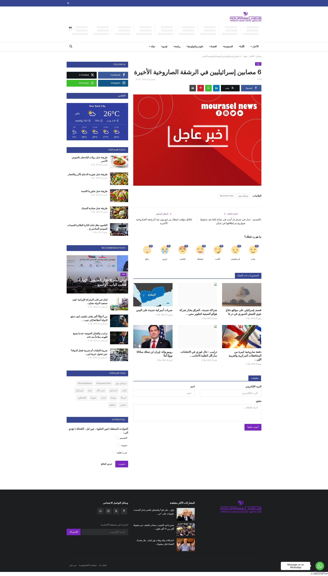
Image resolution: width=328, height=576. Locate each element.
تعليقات (254, 378)
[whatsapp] (100, 511)
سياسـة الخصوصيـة (88, 565)
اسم (192, 387)
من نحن (72, 565)
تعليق (258, 401)
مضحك (200, 259)
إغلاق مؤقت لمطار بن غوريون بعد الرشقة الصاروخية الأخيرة (164, 221)
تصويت (121, 464)
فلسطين (82, 398)
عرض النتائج (106, 464)
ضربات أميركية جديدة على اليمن (154, 310)
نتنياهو (112, 405)
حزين (164, 259)
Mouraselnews (85, 383)
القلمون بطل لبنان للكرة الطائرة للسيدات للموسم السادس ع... (87, 227)
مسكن (258, 56)
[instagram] (108, 511)
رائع (147, 259)
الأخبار (251, 56)
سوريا (93, 398)
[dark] (68, 3)
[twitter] (116, 511)
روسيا (113, 398)
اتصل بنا (103, 565)
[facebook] (124, 511)
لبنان (124, 390)
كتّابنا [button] (242, 47)
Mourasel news (227, 196)
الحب (217, 259)
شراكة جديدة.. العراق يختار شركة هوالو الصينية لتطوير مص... (198, 311)
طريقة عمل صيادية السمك (94, 208)
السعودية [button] (228, 47)
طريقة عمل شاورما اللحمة (94, 191)
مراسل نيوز (243, 196)
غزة (90, 390)
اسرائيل (113, 390)
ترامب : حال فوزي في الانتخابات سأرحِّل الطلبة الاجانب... (199, 353)
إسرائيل (79, 390)
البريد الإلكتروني (253, 387)
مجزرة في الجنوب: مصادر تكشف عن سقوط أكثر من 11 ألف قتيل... (153, 527)
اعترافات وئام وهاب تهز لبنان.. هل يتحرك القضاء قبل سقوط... (155, 542)
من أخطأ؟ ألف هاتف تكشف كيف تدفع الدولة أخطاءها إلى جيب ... (89, 318)
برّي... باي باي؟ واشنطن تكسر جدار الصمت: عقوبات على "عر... (153, 511)
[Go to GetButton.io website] (319, 572)
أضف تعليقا (252, 427)
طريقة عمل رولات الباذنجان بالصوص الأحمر (89, 159)
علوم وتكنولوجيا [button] (195, 47)
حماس (123, 405)
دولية (245, 56)
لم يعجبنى (235, 259)
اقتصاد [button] (213, 47)
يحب (253, 259)
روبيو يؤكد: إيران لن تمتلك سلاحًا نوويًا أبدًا (155, 353)
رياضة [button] (178, 47)
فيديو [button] (164, 47)
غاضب (183, 259)
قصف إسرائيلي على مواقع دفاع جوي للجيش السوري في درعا (243, 311)
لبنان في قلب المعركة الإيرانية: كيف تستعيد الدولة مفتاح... (89, 301)
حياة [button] (153, 47)
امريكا (123, 398)
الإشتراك (73, 532)
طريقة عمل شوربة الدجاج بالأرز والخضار (87, 174)
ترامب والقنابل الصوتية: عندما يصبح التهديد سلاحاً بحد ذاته (90, 335)
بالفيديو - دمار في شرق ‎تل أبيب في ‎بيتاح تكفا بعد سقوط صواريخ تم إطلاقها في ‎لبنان (230, 221)
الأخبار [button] (255, 47)
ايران (103, 398)
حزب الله (101, 390)
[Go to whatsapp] (320, 566)
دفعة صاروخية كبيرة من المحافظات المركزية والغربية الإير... (245, 355)
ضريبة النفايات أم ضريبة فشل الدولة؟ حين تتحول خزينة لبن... (89, 352)
